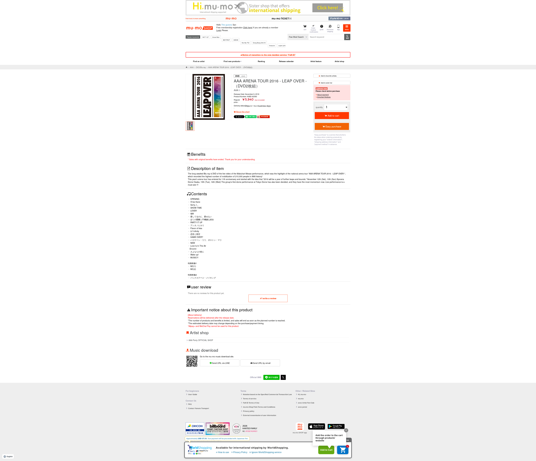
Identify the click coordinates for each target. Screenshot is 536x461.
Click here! (248, 27)
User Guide (192, 394)
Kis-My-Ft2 (245, 43)
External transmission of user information (259, 415)
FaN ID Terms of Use (251, 402)
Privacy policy (248, 411)
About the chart (243, 111)
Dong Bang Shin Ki (259, 43)
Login (218, 30)
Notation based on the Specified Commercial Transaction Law (267, 394)
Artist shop (339, 61)
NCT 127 (206, 37)
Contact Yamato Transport (198, 408)
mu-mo (301, 398)
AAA (192, 67)
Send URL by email (261, 362)
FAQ (190, 404)
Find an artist (198, 61)
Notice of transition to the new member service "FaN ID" (269, 54)
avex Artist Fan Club (306, 402)
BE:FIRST (226, 40)
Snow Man (215, 37)
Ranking (261, 61)
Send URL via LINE (221, 362)
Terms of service (249, 398)
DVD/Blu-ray (201, 67)
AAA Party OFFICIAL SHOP (201, 340)
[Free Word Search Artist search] (298, 37)
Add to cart (333, 115)
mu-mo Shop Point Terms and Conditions (259, 407)
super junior (282, 45)
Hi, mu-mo (302, 394)
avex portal (302, 407)
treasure (272, 45)
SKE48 (236, 40)
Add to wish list (326, 83)
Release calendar (286, 61)
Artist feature (315, 61)
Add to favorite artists (329, 76)
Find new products (232, 61)
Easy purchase (333, 126)
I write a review (269, 298)
